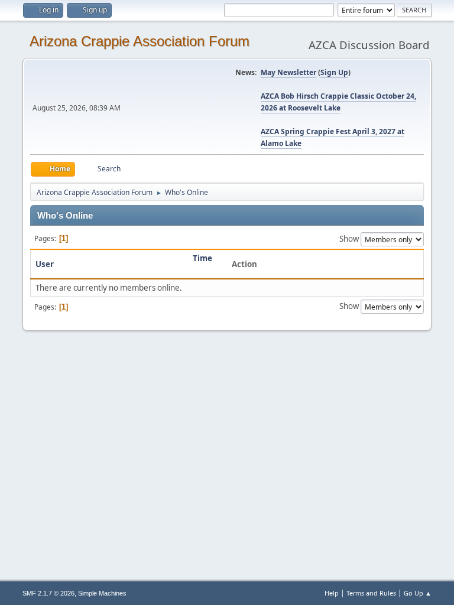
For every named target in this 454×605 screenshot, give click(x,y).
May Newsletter (288, 72)
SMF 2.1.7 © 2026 (48, 593)
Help (332, 592)
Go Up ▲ (418, 592)
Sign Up (334, 72)
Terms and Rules (371, 592)
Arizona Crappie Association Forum (139, 41)
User (44, 264)
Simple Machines (102, 593)
